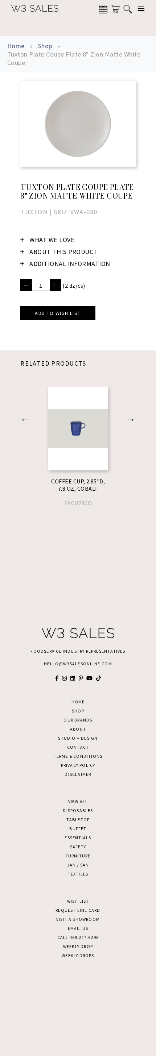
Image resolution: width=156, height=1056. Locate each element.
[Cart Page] (115, 9)
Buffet (77, 828)
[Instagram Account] (64, 678)
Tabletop (78, 819)
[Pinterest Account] (81, 678)
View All (78, 801)
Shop (45, 46)
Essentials (78, 837)
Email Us (78, 928)
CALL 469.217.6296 (78, 937)
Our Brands (77, 720)
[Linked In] (72, 678)
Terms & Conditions (78, 756)
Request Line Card (78, 910)
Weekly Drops (78, 955)
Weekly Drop (78, 946)
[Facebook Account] (56, 678)
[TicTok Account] (98, 678)
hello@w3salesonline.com (78, 663)
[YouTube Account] (89, 678)
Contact (78, 747)
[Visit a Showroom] (103, 9)
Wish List (78, 901)
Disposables (78, 810)
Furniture (78, 855)
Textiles (78, 874)
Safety (78, 846)
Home (16, 46)
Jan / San (78, 865)
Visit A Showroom (78, 919)
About (78, 729)
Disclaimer (78, 774)
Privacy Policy (78, 765)
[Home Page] (31, 9)
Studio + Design (78, 738)
